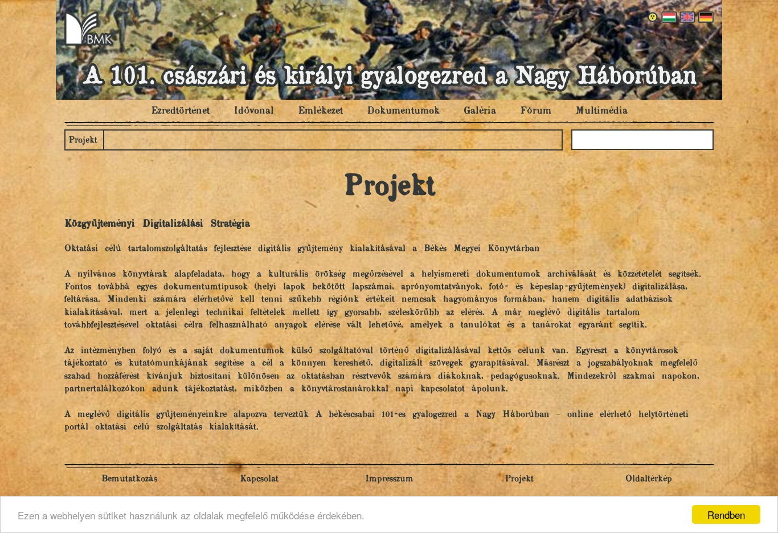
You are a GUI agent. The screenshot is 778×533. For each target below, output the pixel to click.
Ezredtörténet (180, 111)
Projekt (82, 141)
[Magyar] (668, 17)
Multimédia (601, 111)
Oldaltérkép (648, 479)
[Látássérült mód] (653, 17)
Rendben (726, 514)
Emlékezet (320, 111)
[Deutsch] (704, 17)
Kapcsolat (259, 479)
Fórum (535, 111)
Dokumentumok (403, 111)
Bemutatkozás (129, 479)
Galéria (480, 111)
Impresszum (389, 479)
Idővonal (254, 111)
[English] (686, 17)
